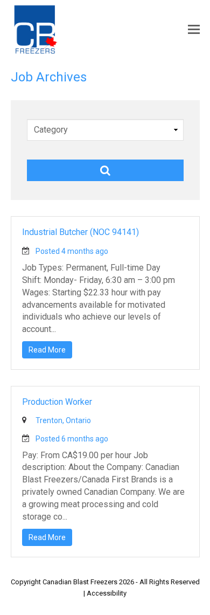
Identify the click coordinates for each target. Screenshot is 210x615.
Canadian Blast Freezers (80, 582)
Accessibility (107, 593)
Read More (47, 349)
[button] (194, 30)
